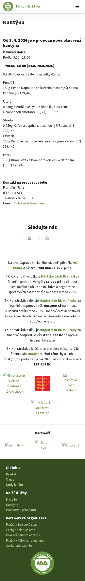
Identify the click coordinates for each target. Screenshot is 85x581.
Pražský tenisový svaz (22, 524)
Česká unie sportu (19, 545)
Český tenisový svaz (20, 530)
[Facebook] (34, 242)
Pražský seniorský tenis (23, 535)
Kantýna (12, 505)
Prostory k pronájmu (21, 510)
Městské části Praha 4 (58, 276)
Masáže (11, 499)
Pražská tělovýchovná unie (25, 540)
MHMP (32, 354)
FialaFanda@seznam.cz (31, 203)
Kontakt (12, 474)
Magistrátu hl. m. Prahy (58, 300)
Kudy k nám (14, 485)
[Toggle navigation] (77, 6)
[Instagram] (51, 242)
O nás (10, 479)
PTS (63, 348)
